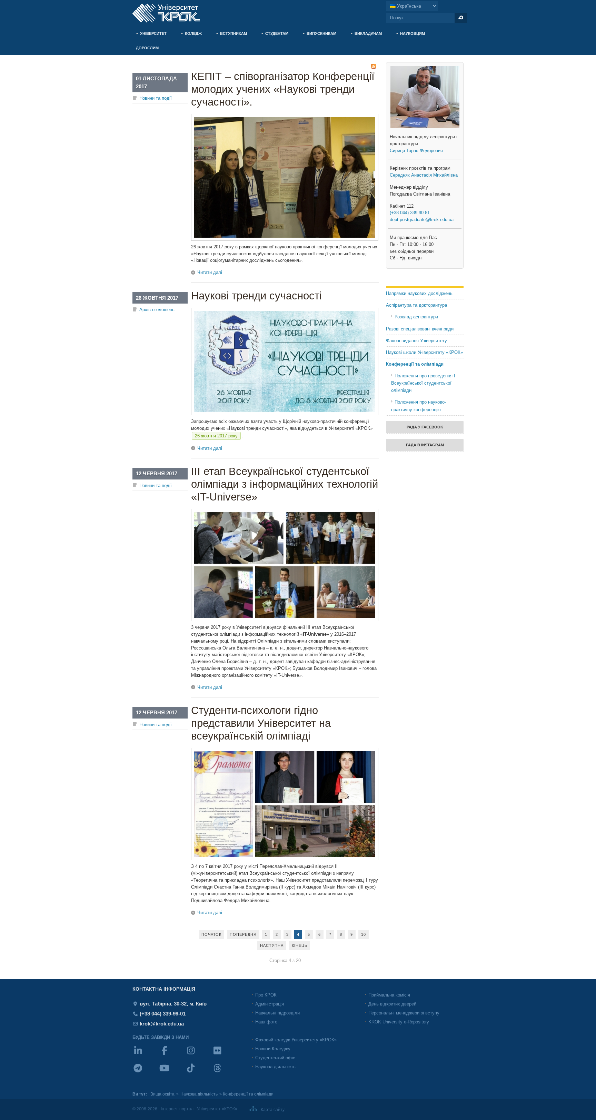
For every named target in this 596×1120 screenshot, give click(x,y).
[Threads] (225, 1072)
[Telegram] (145, 1072)
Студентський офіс (275, 1057)
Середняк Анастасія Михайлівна (424, 175)
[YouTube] (172, 1072)
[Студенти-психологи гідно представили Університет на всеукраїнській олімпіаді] (284, 858)
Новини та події (155, 98)
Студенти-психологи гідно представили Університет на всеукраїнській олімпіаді (261, 723)
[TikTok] (198, 1072)
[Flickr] (225, 1055)
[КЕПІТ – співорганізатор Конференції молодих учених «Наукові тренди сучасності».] (284, 239)
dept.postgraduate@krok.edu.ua (422, 219)
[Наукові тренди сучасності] (284, 413)
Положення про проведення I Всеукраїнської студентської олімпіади (423, 383)
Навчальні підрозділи (277, 1012)
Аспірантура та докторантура (416, 305)
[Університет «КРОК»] (170, 13)
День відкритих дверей (392, 1004)
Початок (211, 934)
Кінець (299, 945)
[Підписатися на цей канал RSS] (373, 66)
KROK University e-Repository (398, 1021)
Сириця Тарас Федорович (416, 150)
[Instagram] (198, 1055)
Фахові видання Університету (416, 340)
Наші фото (266, 1021)
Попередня (243, 934)
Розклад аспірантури (416, 316)
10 (363, 934)
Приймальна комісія (389, 995)
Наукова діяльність (275, 1066)
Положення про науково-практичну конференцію (418, 405)
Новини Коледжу (272, 1048)
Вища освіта (162, 1094)
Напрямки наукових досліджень (419, 293)
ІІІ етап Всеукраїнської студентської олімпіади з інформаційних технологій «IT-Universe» (284, 484)
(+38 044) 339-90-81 (410, 212)
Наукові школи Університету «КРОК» (424, 352)
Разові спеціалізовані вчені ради (420, 328)
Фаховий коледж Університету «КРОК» (296, 1039)
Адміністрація (269, 1004)
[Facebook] (172, 1055)
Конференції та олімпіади (415, 364)
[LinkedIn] (145, 1055)
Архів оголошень (157, 309)
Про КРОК (266, 995)
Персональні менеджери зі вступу (403, 1012)
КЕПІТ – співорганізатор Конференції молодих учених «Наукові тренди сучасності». (283, 89)
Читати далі (209, 272)
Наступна (272, 945)
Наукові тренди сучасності (256, 296)
